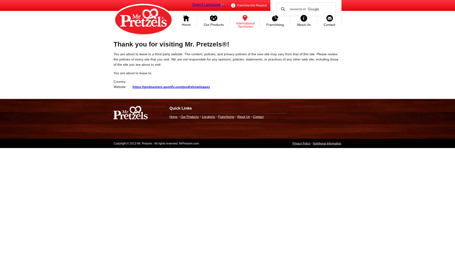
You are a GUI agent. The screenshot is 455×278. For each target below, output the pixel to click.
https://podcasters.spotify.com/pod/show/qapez (171, 87)
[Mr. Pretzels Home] (143, 20)
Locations (208, 117)
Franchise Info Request (251, 5)
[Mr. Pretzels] (130, 113)
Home (186, 25)
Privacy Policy (301, 143)
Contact (329, 25)
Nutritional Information (327, 143)
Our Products (214, 25)
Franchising (275, 25)
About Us (304, 25)
